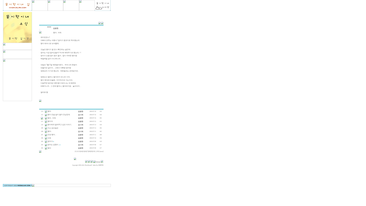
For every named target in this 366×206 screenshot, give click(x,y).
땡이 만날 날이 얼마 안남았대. (59, 115)
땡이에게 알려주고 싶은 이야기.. (60, 125)
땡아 (49, 111)
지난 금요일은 (53, 128)
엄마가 (50, 141)
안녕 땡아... (52, 135)
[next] (102, 151)
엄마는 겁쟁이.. (53, 145)
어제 (49, 138)
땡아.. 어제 (52, 118)
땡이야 (50, 121)
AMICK (101, 165)
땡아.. (50, 131)
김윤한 (55, 28)
